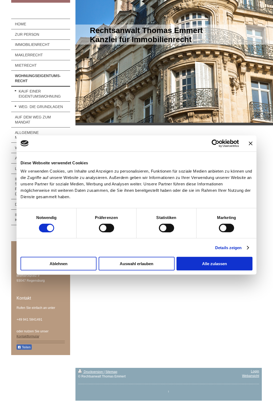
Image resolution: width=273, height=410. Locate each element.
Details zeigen (228, 247)
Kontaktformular (28, 336)
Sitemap (111, 372)
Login (255, 371)
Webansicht (250, 376)
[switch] (106, 228)
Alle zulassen (214, 263)
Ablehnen (58, 263)
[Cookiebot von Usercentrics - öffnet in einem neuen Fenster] (215, 143)
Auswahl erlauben (136, 263)
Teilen (26, 347)
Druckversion (93, 372)
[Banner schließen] (250, 143)
